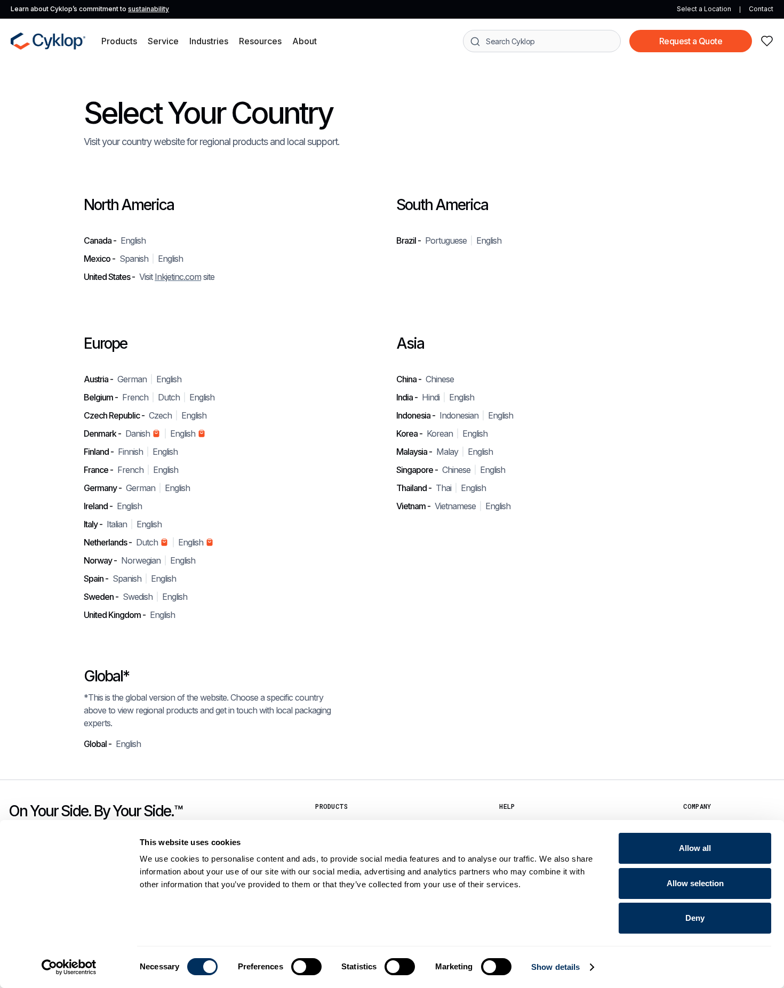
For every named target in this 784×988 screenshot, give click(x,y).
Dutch (169, 397)
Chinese (440, 379)
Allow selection (695, 883)
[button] (119, 41)
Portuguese (446, 240)
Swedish (138, 596)
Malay (447, 451)
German (132, 379)
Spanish (133, 258)
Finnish (130, 451)
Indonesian (458, 415)
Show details (555, 966)
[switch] (306, 966)
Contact (761, 9)
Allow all (695, 848)
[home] (48, 41)
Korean (440, 433)
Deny (695, 917)
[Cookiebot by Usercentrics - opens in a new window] (69, 967)
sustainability (148, 9)
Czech (160, 415)
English (133, 240)
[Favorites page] (767, 41)
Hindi (430, 397)
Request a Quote (691, 41)
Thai (443, 488)
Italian (117, 524)
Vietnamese (455, 506)
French (135, 397)
